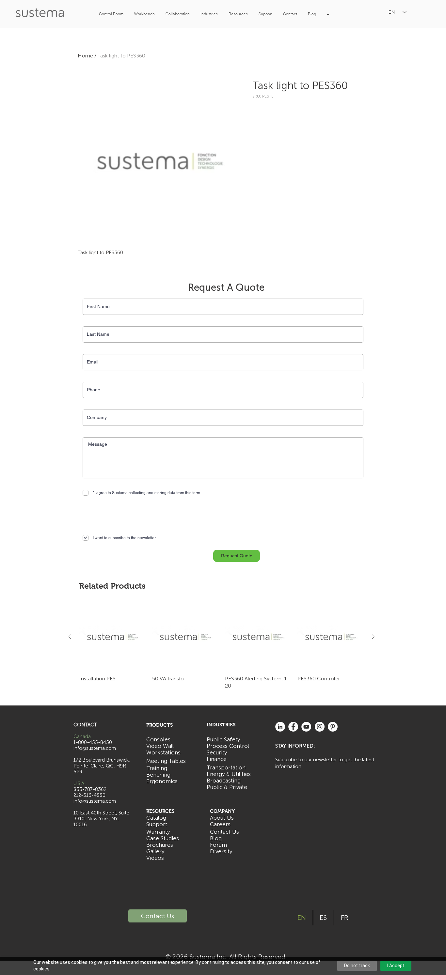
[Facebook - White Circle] (293, 727)
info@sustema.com (94, 801)
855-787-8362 (89, 789)
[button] (111, 14)
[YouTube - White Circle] (306, 727)
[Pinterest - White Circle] (333, 727)
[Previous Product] (70, 637)
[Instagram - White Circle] (320, 727)
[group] (221, 646)
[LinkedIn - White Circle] (280, 727)
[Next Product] (373, 637)
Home (85, 56)
